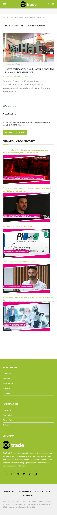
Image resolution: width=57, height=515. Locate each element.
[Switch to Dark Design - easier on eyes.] (48, 4)
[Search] (53, 4)
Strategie (6, 378)
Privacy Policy (8, 420)
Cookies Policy (8, 415)
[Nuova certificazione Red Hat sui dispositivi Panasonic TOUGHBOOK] (28, 47)
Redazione (6, 425)
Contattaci (7, 410)
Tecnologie (7, 374)
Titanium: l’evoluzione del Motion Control (20, 262)
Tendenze (6, 393)
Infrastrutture (8, 383)
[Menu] (4, 4)
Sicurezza (6, 388)
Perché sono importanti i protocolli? (18, 226)
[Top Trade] (28, 4)
